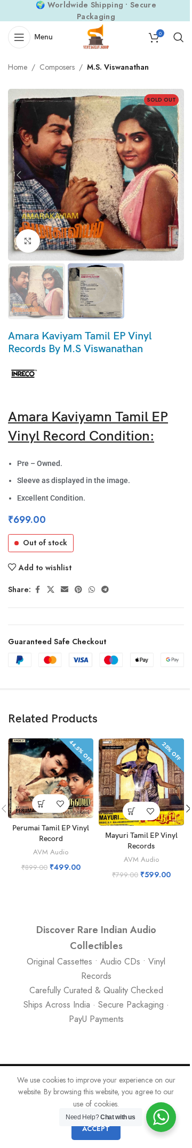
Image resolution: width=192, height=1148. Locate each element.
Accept (96, 1129)
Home (17, 67)
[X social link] (51, 590)
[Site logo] (96, 36)
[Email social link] (64, 590)
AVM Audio (50, 852)
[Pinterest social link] (78, 590)
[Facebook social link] (37, 590)
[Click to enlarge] (28, 241)
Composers (57, 67)
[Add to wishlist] (60, 803)
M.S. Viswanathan (118, 67)
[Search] (178, 37)
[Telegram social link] (105, 590)
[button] (18, 175)
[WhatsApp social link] (91, 590)
